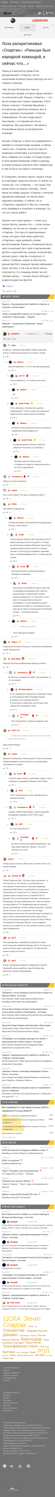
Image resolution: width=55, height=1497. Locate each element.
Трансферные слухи (20, 1346)
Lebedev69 (15, 334)
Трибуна (6, 1398)
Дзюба (47, 1347)
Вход (51, 13)
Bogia (13, 345)
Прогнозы (6, 1405)
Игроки (31, 6)
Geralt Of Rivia (24, 403)
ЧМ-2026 (40, 1355)
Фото (48, 27)
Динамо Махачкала (25, 1355)
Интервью (6, 1395)
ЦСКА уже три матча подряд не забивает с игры (24, 1150)
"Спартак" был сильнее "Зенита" (16, 1181)
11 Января (33, 583)
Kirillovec (20, 362)
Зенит (32, 1318)
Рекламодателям (9, 1378)
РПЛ (43, 1351)
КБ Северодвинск (26, 689)
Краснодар (31, 1339)
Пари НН (5, 1355)
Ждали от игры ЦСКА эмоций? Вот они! (20, 1194)
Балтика (9, 1352)
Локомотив (14, 1330)
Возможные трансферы (13, 1343)
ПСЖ (41, 1346)
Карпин (33, 1335)
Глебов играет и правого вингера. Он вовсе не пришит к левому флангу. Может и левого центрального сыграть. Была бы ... (27, 1226)
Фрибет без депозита (44, 6)
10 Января (22, 345)
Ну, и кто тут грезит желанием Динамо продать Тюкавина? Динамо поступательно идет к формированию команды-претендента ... (25, 1248)
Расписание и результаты (31, 2)
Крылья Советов (10, 1339)
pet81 (21, 790)
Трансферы (14, 2)
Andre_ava (15, 730)
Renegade (14, 1222)
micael (22, 567)
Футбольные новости (11, 1393)
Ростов (41, 1335)
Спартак (9, 286)
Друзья (29, 34)
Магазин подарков (10, 1408)
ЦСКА (12, 1318)
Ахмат (33, 1352)
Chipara (14, 642)
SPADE (14, 504)
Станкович (49, 1355)
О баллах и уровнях (10, 1375)
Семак (46, 1340)
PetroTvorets (15, 1303)
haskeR (14, 490)
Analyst (14, 754)
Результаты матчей (10, 1403)
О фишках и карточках (11, 1373)
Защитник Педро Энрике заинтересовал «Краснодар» (26, 1025)
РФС (36, 1326)
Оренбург (25, 1352)
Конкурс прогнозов (9, 6)
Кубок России (33, 1342)
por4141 (22, 376)
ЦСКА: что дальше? (11, 1160)
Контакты (6, 1380)
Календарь (7, 1400)
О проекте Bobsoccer (11, 1368)
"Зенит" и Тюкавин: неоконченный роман (20, 1171)
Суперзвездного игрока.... (12, 1268)
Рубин (31, 1326)
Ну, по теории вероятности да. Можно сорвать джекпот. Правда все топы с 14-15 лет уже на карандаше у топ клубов (26, 1307)
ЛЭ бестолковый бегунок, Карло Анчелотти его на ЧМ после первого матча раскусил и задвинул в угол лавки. (26, 1287)
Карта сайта (7, 1411)
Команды (22, 6)
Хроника (9, 28)
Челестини (7, 1358)
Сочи (18, 1352)
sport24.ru (9, 291)
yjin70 (13, 938)
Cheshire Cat (16, 876)
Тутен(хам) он (16, 477)
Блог (30, 27)
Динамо (10, 1334)
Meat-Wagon (16, 659)
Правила (4, 2)
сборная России (37, 1330)
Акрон (13, 1355)
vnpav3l (10, 859)
